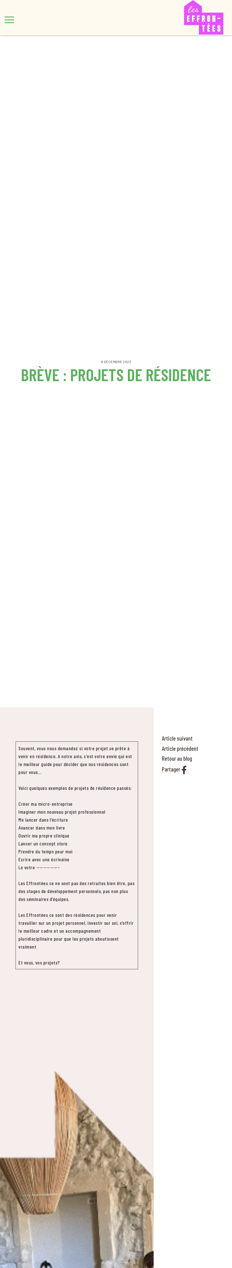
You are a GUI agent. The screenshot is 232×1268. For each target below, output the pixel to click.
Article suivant (177, 738)
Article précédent (180, 748)
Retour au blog (177, 758)
